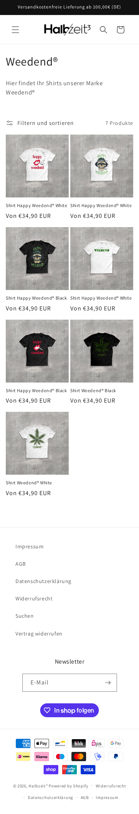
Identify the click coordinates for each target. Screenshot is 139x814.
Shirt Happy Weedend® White (37, 205)
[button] (15, 29)
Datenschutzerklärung (43, 581)
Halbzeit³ (38, 785)
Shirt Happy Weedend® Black (36, 298)
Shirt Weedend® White (29, 482)
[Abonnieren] (108, 683)
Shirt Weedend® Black (93, 390)
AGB (20, 563)
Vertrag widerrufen (39, 633)
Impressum (29, 546)
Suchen (24, 615)
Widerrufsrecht (34, 598)
